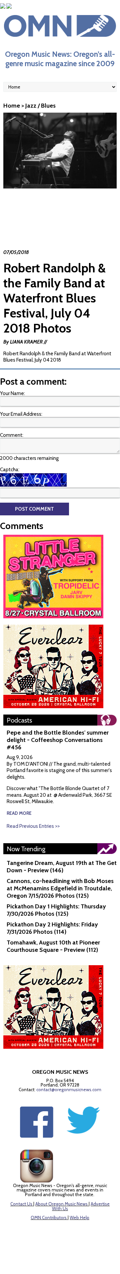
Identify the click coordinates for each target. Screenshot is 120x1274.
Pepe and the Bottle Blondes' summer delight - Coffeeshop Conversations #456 (58, 740)
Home (11, 105)
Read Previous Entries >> (33, 826)
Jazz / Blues (40, 105)
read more (19, 813)
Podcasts (19, 720)
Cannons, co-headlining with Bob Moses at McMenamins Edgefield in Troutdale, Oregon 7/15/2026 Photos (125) (60, 888)
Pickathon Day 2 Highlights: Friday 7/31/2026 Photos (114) (52, 928)
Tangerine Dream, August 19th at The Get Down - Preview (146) (62, 866)
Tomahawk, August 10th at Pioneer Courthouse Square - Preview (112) (53, 946)
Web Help (79, 1217)
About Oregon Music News (61, 1203)
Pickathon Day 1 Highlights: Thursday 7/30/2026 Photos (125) (56, 910)
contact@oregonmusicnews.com (68, 1089)
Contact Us (21, 1203)
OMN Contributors (49, 1217)
